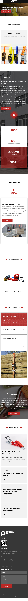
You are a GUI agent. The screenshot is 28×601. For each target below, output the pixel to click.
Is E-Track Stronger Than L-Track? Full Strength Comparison (12, 492)
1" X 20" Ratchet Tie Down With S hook (14, 291)
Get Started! (14, 413)
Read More (6, 108)
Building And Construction (11, 204)
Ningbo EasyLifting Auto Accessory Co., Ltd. (16, 594)
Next (25, 9)
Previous (2, 9)
